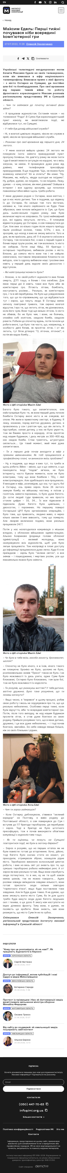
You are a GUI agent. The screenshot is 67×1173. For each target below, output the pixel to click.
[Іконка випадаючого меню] (61, 10)
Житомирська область (22, 1008)
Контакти (33, 1134)
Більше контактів (32, 1117)
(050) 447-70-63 (31, 1104)
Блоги (6, 956)
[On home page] (10, 10)
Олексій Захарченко (39, 44)
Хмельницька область (22, 1034)
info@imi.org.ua (31, 1110)
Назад (8, 20)
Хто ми (60, 1129)
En (4, 2)
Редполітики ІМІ (45, 1129)
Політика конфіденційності (18, 1129)
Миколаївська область (22, 981)
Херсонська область (21, 956)
